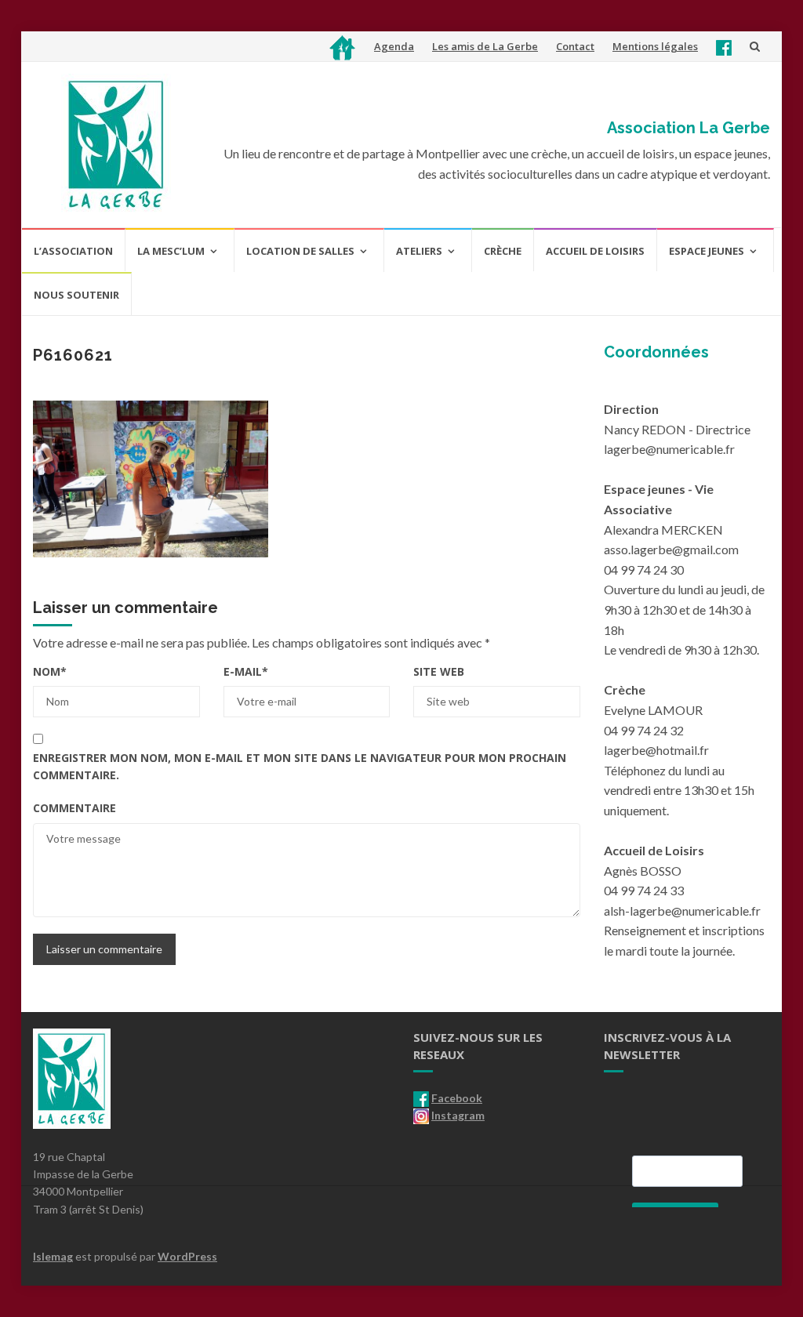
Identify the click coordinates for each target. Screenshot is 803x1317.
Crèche (502, 251)
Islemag (53, 1256)
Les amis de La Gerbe (485, 46)
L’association (73, 251)
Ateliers (419, 251)
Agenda (394, 46)
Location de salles (300, 251)
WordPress (187, 1256)
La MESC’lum (171, 251)
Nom (50, 671)
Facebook (456, 1098)
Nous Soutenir (76, 295)
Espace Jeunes (706, 251)
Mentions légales (655, 46)
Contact (575, 46)
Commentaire (74, 807)
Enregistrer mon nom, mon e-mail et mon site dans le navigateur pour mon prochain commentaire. (299, 766)
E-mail (245, 671)
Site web (438, 671)
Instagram (458, 1115)
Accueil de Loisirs (595, 251)
